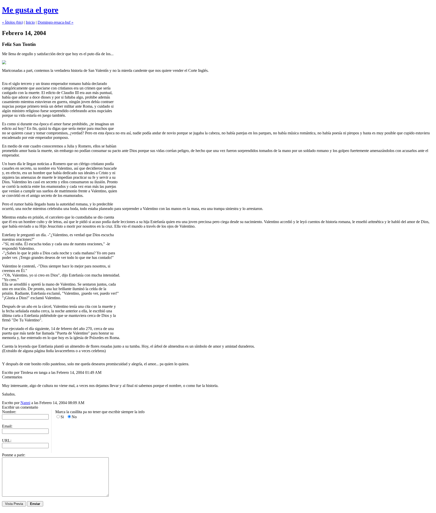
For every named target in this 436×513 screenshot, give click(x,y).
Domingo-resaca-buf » (55, 22)
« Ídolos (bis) (12, 22)
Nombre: (9, 412)
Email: (7, 426)
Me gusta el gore (30, 9)
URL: (6, 440)
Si (62, 417)
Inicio (30, 22)
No (74, 417)
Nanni (25, 403)
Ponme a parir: (13, 455)
